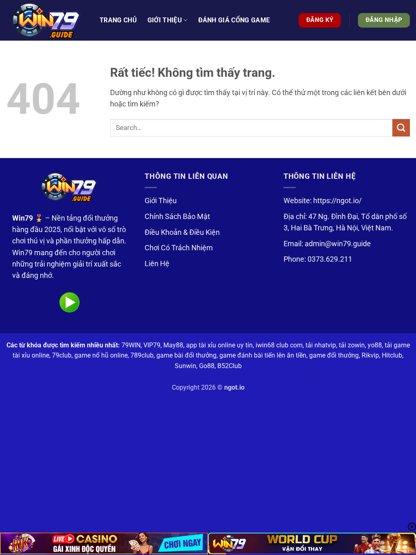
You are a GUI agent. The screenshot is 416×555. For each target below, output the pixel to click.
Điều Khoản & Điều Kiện (182, 232)
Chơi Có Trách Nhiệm (179, 248)
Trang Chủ (118, 20)
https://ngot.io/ (337, 201)
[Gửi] (401, 128)
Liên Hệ (157, 264)
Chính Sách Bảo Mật (177, 216)
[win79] (46, 20)
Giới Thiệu (161, 201)
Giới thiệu (164, 20)
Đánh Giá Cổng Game (234, 20)
